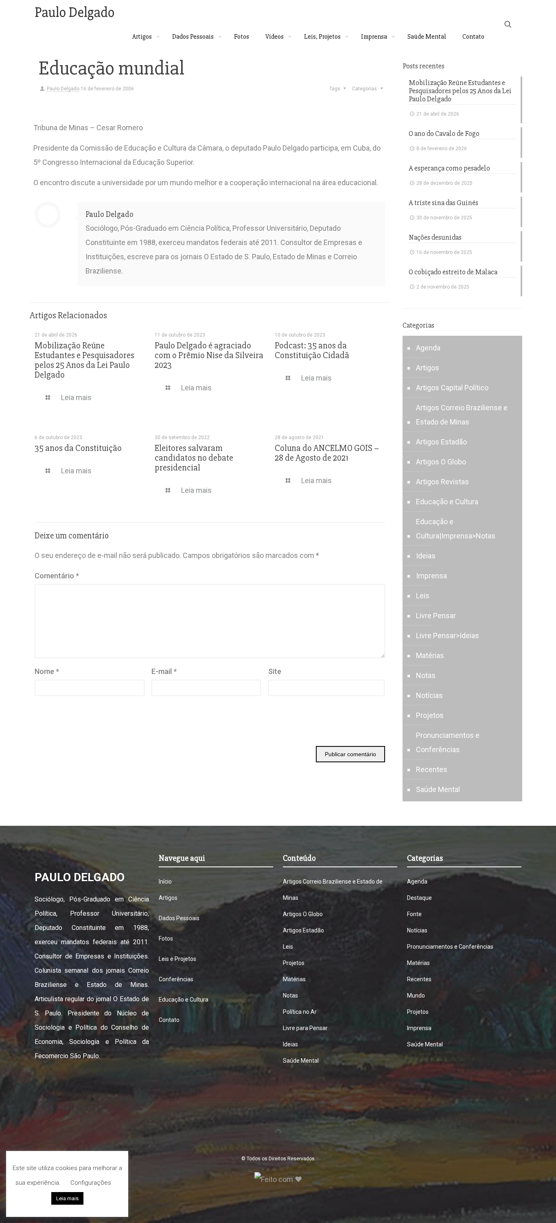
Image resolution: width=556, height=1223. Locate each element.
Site (274, 671)
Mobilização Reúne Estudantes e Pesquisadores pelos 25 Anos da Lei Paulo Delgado (84, 360)
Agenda (428, 347)
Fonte (414, 914)
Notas (426, 675)
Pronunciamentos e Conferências (447, 742)
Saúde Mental (438, 789)
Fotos (166, 938)
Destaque (419, 898)
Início (165, 881)
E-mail (164, 671)
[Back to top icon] (278, 1130)
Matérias (430, 655)
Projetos (430, 715)
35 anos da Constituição (78, 448)
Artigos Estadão (441, 442)
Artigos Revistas (442, 481)
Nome (47, 671)
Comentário (57, 575)
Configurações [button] (90, 1182)
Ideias (426, 555)
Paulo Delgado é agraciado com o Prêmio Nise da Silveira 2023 (209, 355)
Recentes (431, 769)
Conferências (176, 979)
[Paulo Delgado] (74, 12)
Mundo (416, 995)
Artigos (427, 367)
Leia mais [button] (67, 1198)
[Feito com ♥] (278, 1179)
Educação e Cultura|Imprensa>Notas (455, 528)
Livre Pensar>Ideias (447, 635)
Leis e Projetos (177, 959)
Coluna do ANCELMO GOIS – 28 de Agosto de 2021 (327, 453)
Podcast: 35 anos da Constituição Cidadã (312, 350)
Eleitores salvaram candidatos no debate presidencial (194, 458)
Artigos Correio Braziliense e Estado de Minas (462, 414)
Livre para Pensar (305, 1028)
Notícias (429, 695)
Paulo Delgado (63, 89)
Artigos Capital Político (452, 387)
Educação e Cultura (447, 501)
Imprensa (431, 575)
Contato (169, 1020)
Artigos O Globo (441, 461)
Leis (422, 595)
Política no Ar (300, 1012)
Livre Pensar (436, 615)
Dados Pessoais (179, 918)
